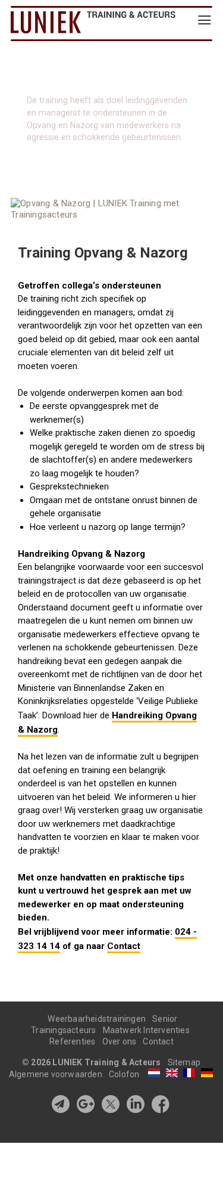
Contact (123, 946)
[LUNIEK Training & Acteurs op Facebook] (160, 1104)
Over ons (119, 1041)
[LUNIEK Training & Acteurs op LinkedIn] (135, 1104)
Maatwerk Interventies (146, 1030)
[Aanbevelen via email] (61, 1104)
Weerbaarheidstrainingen (97, 1019)
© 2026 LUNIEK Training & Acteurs (92, 1062)
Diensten (67, 22)
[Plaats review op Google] (86, 1104)
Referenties (72, 1041)
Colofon (124, 1074)
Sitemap (184, 1062)
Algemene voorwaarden (55, 1074)
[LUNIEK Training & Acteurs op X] (111, 1104)
